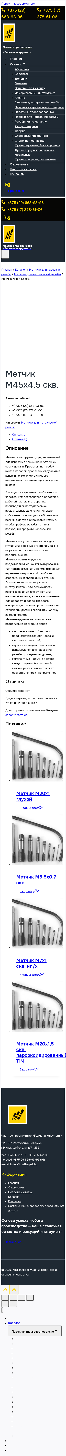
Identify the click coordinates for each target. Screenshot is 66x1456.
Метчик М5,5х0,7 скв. (36, 880)
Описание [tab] (18, 434)
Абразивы (22, 69)
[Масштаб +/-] (5, 1298)
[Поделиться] (21, 1298)
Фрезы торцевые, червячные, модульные (35, 152)
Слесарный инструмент (31, 136)
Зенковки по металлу (30, 88)
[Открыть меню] (5, 254)
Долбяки (21, 78)
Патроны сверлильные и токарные (39, 107)
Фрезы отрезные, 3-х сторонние (37, 145)
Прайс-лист (16, 191)
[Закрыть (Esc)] (30, 1298)
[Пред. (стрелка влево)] (5, 1304)
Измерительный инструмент (35, 93)
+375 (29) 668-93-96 (25, 202)
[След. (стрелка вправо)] (13, 1304)
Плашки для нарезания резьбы (37, 117)
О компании (19, 164)
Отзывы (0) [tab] (19, 439)
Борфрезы (22, 74)
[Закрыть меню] (2, 1310)
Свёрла (20, 131)
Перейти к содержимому (18, 3)
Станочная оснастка (30, 140)
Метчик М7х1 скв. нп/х (31, 963)
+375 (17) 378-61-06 (24, 209)
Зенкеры (21, 83)
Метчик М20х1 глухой (33, 796)
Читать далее (29, 808)
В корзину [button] (27, 891)
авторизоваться (16, 715)
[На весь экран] (13, 1298)
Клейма (20, 98)
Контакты (17, 174)
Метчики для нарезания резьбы (37, 102)
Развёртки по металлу (31, 121)
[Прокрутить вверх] (5, 1290)
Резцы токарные (26, 126)
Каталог (13, 1197)
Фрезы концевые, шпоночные (35, 159)
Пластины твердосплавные (34, 112)
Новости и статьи (23, 169)
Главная (16, 59)
